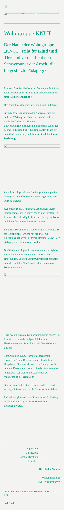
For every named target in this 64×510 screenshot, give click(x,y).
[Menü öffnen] (6, 7)
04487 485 (9, 503)
